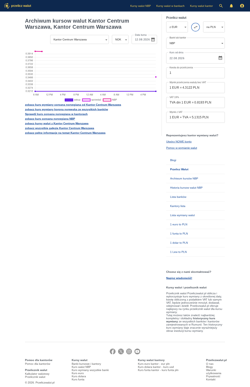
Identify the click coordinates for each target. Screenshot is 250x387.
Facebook (113, 351)
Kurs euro (78, 373)
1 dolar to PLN (179, 242)
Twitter (121, 351)
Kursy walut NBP (140, 5)
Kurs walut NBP (81, 366)
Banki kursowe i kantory (86, 363)
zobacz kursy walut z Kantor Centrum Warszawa (56, 123)
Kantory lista (177, 206)
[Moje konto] (242, 5)
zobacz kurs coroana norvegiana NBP (50, 118)
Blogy (209, 366)
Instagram (129, 351)
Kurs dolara (79, 376)
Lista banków (178, 196)
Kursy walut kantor (201, 5)
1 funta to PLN (179, 233)
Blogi (173, 160)
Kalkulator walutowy (37, 373)
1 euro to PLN (178, 224)
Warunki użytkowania (213, 371)
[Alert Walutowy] (231, 5)
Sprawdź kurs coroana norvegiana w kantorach (56, 114)
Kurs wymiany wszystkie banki (90, 370)
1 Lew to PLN (178, 251)
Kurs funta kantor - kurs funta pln (158, 370)
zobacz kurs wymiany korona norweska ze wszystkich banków (66, 109)
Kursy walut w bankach (170, 5)
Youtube (137, 351)
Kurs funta (78, 379)
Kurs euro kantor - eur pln (154, 363)
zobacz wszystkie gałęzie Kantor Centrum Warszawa (59, 128)
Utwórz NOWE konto (179, 141)
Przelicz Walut (21, 5)
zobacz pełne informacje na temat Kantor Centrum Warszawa (65, 132)
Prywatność (213, 376)
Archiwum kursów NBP (184, 178)
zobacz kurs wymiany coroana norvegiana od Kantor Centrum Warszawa (73, 104)
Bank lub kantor (178, 37)
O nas (209, 363)
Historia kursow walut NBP (186, 187)
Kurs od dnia (176, 52)
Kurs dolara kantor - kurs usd (156, 366)
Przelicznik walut (35, 376)
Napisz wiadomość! (179, 278)
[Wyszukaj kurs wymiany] (220, 5)
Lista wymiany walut (182, 215)
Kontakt (210, 379)
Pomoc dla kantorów (37, 363)
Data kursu (141, 35)
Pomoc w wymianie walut (181, 147)
